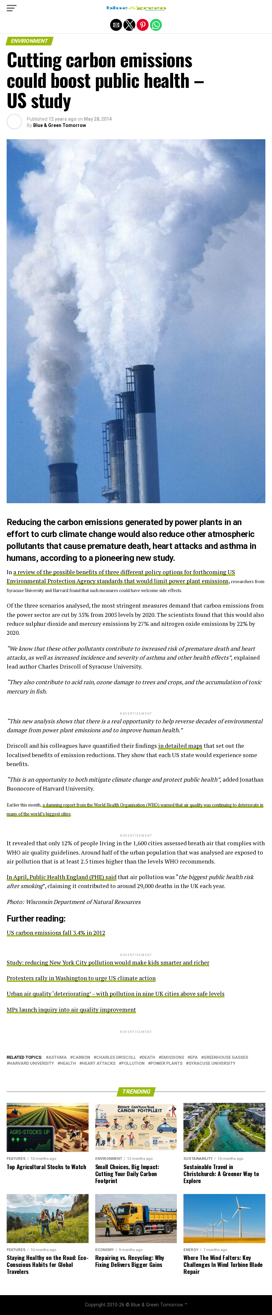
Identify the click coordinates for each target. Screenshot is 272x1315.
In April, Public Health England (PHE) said (61, 877)
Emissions (172, 1057)
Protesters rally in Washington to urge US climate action (81, 978)
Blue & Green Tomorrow (59, 125)
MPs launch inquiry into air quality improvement (71, 1009)
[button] (12, 8)
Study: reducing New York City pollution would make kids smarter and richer (108, 962)
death (148, 1057)
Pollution (133, 1063)
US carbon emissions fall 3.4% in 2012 (56, 932)
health (68, 1063)
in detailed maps (180, 745)
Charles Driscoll (116, 1057)
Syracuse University (212, 1063)
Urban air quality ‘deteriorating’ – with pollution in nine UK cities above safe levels (116, 993)
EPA (194, 1057)
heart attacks (98, 1063)
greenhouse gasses (226, 1057)
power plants (166, 1063)
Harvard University (31, 1063)
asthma (57, 1057)
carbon (81, 1057)
